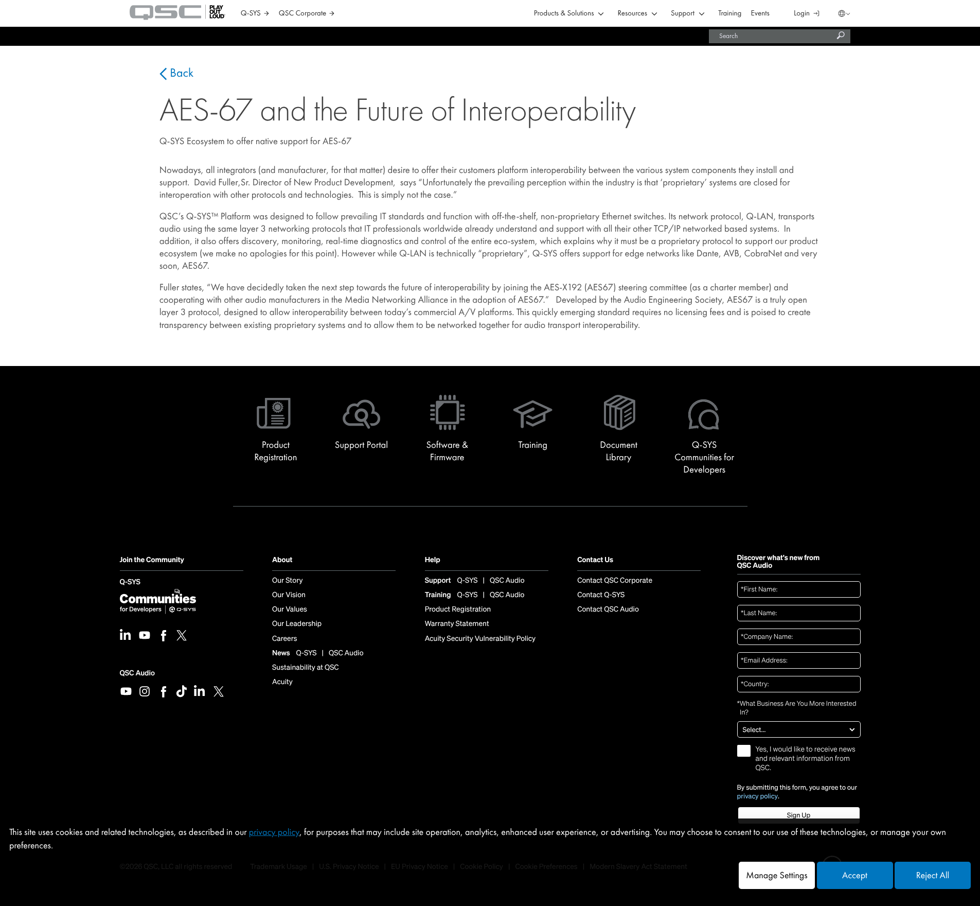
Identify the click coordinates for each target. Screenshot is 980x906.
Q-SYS (130, 582)
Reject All (932, 875)
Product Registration (458, 609)
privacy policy (757, 796)
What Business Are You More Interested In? (797, 708)
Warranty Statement (457, 624)
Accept (854, 875)
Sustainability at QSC (305, 667)
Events (760, 13)
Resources (632, 13)
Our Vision (289, 595)
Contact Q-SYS (601, 595)
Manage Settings (776, 875)
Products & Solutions (564, 13)
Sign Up (798, 815)
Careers (284, 638)
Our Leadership (297, 624)
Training (729, 13)
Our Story (287, 580)
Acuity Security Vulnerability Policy (480, 638)
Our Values (289, 609)
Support (682, 13)
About (282, 560)
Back (180, 73)
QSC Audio (137, 673)
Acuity (282, 682)
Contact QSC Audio (608, 609)
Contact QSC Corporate (614, 580)
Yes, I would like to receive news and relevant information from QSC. (806, 759)
